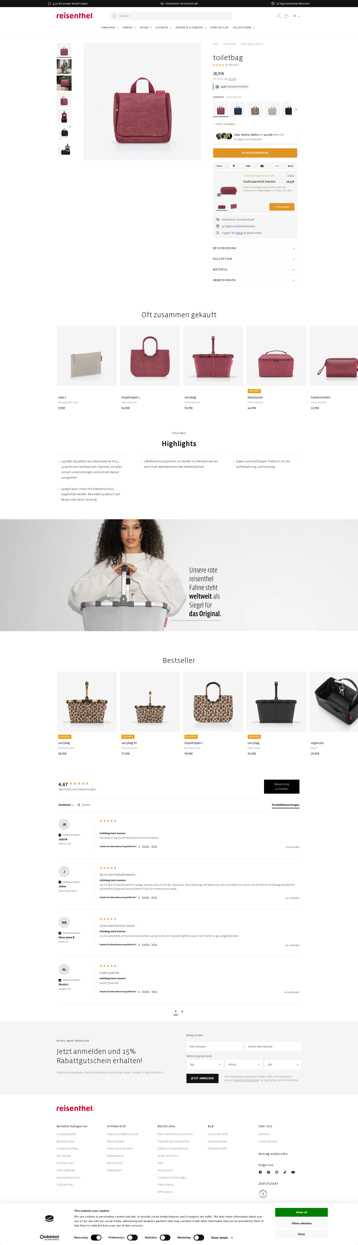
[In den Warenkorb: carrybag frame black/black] (300, 725)
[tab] (285, 805)
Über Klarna (166, 1184)
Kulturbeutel (229, 44)
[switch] (132, 1238)
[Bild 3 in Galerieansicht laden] (64, 83)
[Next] (295, 109)
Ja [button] (139, 846)
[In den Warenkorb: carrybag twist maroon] (237, 380)
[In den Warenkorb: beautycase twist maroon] (300, 380)
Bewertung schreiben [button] (281, 787)
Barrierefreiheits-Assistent (175, 1134)
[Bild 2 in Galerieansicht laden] (64, 66)
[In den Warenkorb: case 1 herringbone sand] (111, 380)
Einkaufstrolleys (68, 1148)
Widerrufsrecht (168, 1155)
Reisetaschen (65, 1141)
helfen (239, 233)
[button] (109, 29)
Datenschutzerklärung (246, 1080)
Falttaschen (65, 1184)
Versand (232, 79)
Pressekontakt (217, 1148)
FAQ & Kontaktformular (123, 1134)
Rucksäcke (64, 1155)
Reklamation (115, 1155)
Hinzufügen (282, 206)
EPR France (165, 1192)
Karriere (263, 1134)
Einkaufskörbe (66, 1134)
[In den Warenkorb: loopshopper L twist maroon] (174, 380)
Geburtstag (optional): (199, 1056)
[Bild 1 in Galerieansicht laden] (64, 50)
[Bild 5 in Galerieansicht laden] (64, 116)
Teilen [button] (154, 846)
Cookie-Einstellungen (172, 1177)
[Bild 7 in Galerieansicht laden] (64, 149)
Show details (219, 1237)
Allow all (301, 1212)
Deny (301, 1234)
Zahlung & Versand (119, 1148)
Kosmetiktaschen (68, 1177)
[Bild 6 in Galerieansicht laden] (64, 132)
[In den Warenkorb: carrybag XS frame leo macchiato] (174, 725)
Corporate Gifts (218, 1134)
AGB (160, 1163)
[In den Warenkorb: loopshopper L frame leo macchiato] (237, 725)
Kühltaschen (65, 1163)
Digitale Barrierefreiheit (174, 1141)
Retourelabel (115, 1141)
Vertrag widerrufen (273, 1153)
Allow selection (302, 1223)
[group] (78, 784)
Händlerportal (217, 1141)
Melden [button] (146, 846)
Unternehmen (267, 1141)
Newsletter (114, 1170)
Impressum (165, 1170)
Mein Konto (115, 1163)
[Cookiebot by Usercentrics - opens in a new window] (49, 1238)
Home (216, 44)
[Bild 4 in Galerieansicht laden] (64, 99)
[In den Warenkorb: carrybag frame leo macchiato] (111, 725)
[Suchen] (115, 16)
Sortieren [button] (65, 805)
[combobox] (171, 16)
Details (290, 175)
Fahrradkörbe (66, 1170)
